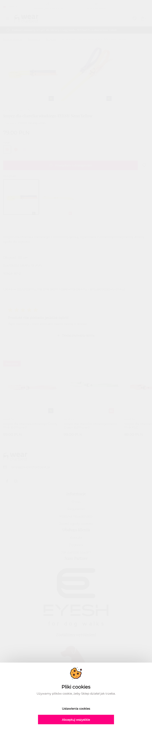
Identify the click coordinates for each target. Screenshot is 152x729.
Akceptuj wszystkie (76, 719)
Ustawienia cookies (76, 708)
